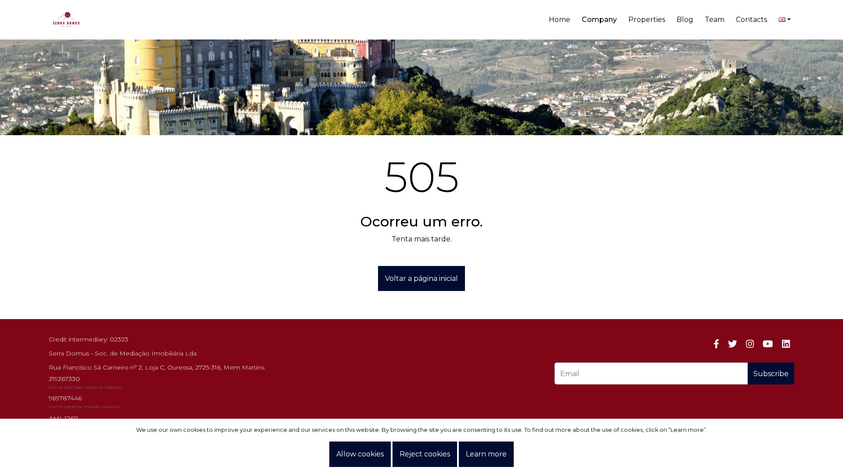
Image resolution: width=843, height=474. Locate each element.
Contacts (751, 19)
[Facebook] (716, 344)
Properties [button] (646, 19)
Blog (685, 19)
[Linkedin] (786, 344)
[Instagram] (750, 344)
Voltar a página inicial (421, 278)
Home (559, 19)
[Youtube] (767, 344)
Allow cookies (360, 454)
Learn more (486, 454)
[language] (784, 20)
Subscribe (771, 374)
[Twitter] (733, 344)
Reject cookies (425, 454)
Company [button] (599, 19)
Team (714, 19)
